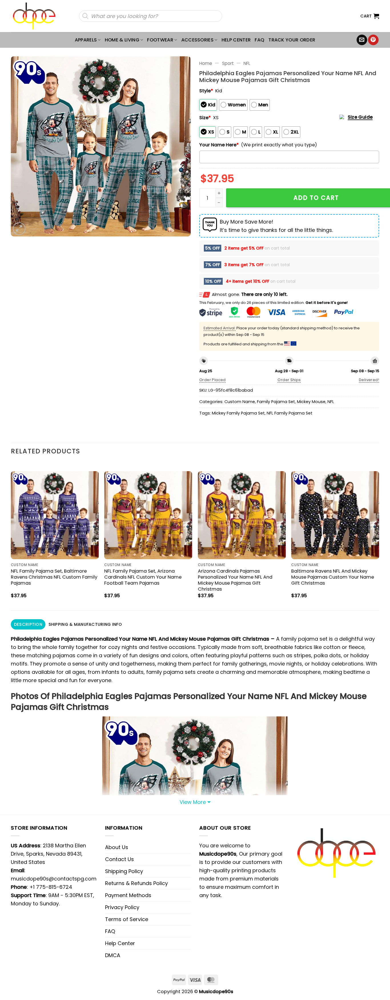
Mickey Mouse (311, 402)
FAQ (259, 40)
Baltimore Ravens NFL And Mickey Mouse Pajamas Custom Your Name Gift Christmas (332, 577)
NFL (247, 63)
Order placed (212, 380)
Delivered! (369, 380)
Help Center (236, 40)
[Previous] (11, 535)
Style (206, 90)
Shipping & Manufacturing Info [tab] (85, 624)
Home (205, 63)
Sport (228, 63)
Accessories (197, 40)
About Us (116, 847)
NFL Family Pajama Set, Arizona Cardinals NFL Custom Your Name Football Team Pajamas (143, 577)
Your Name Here (219, 145)
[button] (369, 16)
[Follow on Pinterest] (373, 40)
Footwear (160, 40)
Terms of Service (126, 919)
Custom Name (239, 402)
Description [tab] (28, 624)
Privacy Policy (122, 907)
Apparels (86, 40)
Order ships (289, 380)
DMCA (112, 955)
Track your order (291, 40)
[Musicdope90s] (37, 16)
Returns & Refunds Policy (136, 883)
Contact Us (119, 859)
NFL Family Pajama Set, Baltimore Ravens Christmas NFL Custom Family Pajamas (54, 577)
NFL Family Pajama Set (289, 413)
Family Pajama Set (276, 402)
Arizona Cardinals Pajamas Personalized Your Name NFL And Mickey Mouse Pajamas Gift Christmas (235, 580)
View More (193, 802)
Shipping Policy (124, 871)
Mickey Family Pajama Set (238, 413)
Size (205, 117)
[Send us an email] (362, 40)
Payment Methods (128, 895)
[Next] (379, 535)
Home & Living (122, 40)
